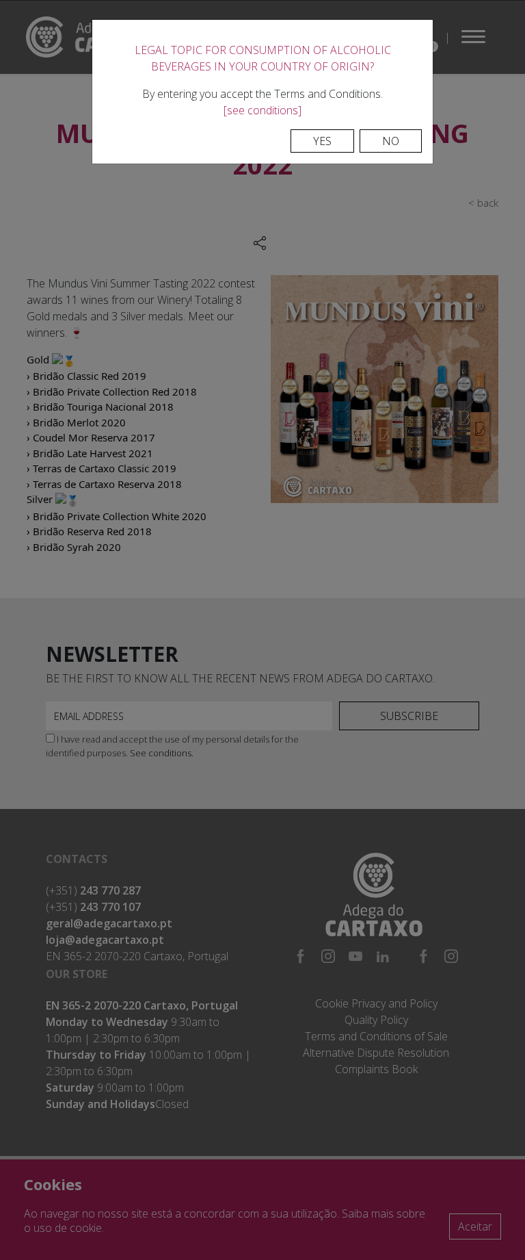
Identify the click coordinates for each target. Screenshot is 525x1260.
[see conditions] (262, 110)
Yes (322, 141)
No (390, 141)
